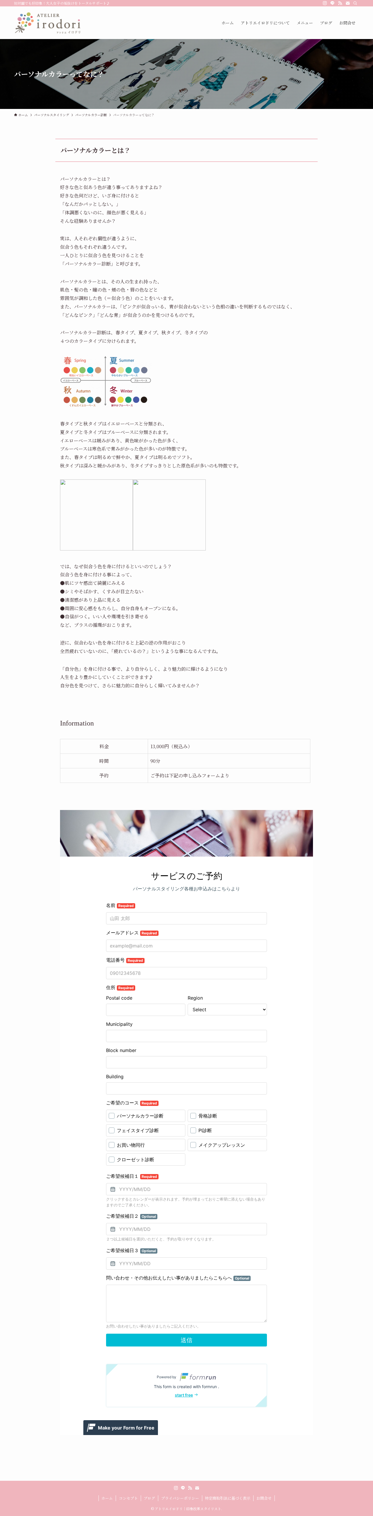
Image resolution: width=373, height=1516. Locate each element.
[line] (332, 3)
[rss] (340, 3)
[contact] (347, 3)
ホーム (107, 1498)
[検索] (355, 3)
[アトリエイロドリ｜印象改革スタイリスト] (47, 22)
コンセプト (128, 1498)
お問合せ (264, 1498)
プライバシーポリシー (180, 1498)
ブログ (149, 1498)
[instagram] (325, 3)
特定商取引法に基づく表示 (227, 1498)
